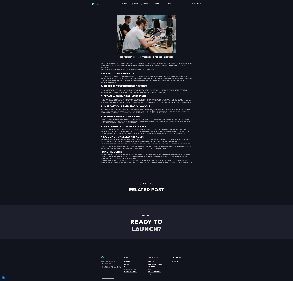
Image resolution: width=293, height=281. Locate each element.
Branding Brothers (108, 278)
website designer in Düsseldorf (128, 160)
